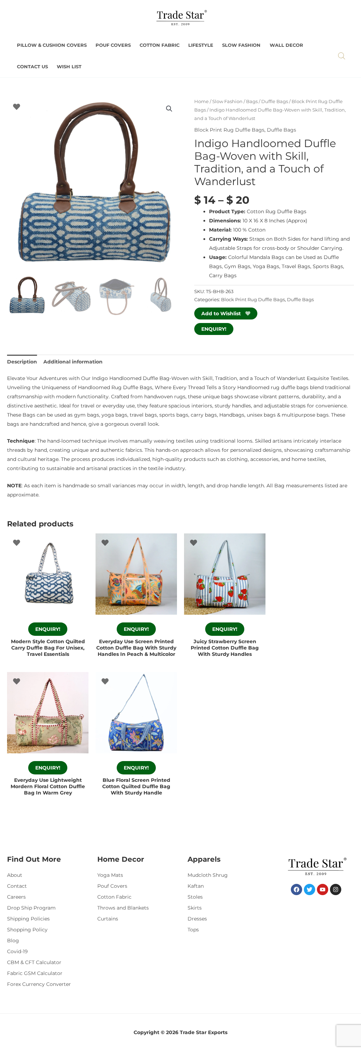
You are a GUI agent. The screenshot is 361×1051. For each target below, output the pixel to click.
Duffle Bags (274, 101)
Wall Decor (286, 45)
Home (201, 101)
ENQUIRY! (213, 329)
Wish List (69, 66)
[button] (169, 108)
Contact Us (32, 66)
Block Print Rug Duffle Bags (229, 130)
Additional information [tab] (73, 362)
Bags (252, 101)
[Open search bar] (341, 55)
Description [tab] (22, 362)
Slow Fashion (241, 45)
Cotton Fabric (159, 45)
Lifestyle (200, 45)
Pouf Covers (113, 45)
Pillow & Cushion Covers (52, 45)
